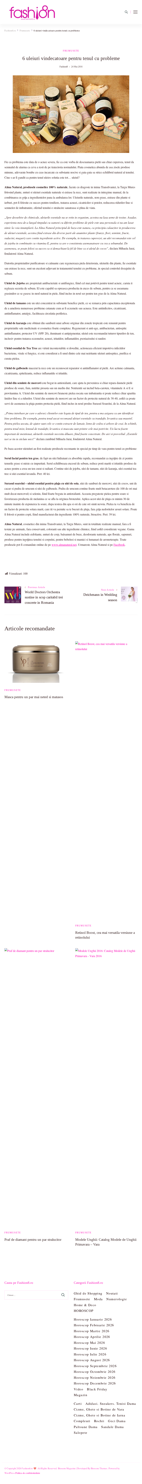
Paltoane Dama (85, 1427)
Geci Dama (117, 1421)
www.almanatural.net (64, 545)
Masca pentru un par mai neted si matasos (33, 697)
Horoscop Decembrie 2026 (95, 1383)
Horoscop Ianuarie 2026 (93, 1319)
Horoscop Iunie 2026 (90, 1348)
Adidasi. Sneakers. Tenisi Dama (110, 1403)
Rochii (99, 1421)
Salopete (80, 1432)
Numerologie (116, 1299)
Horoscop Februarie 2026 (94, 1325)
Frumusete (71, 51)
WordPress (9, 1472)
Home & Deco (85, 1305)
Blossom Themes (99, 1468)
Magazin (80, 1395)
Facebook (119, 545)
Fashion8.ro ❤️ (29, 1468)
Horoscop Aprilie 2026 (92, 1336)
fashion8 (64, 66)
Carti (78, 1403)
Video (78, 1389)
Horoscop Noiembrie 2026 (95, 1377)
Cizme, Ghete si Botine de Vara (99, 1409)
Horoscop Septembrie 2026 (95, 1366)
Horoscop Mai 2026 (89, 1342)
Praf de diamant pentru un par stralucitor (32, 1239)
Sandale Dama (112, 1427)
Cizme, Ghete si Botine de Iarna (99, 1415)
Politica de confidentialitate (27, 1472)
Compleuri (82, 1421)
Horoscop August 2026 (92, 1360)
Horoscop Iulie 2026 (90, 1354)
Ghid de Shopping (88, 1293)
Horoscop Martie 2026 (91, 1331)
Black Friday (97, 1389)
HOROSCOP (83, 1310)
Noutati (112, 1293)
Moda (98, 1299)
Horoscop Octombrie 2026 (95, 1371)
